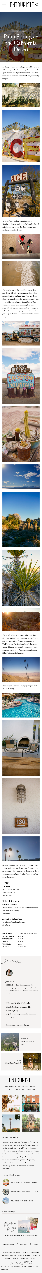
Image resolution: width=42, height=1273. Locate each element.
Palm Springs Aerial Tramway (13, 653)
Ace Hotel (26, 76)
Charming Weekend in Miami (24, 1182)
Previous (24, 1039)
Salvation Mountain (18, 293)
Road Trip (21, 32)
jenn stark (10, 981)
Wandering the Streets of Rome (25, 1191)
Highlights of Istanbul (13, 1063)
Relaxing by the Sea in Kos (22, 1201)
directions (6, 914)
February (21, 936)
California (22, 934)
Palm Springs (32, 934)
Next (19, 1060)
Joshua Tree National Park (15, 296)
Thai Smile (6, 644)
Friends (21, 944)
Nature (20, 939)
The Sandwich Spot (21, 644)
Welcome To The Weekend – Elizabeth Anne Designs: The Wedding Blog (18, 1007)
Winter (20, 942)
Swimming (22, 947)
